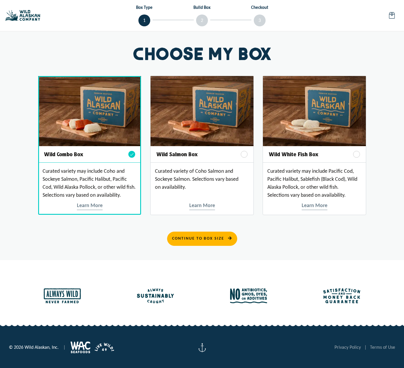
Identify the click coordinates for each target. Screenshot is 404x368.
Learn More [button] (90, 206)
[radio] (89, 145)
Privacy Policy (347, 347)
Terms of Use (382, 347)
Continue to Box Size (199, 238)
